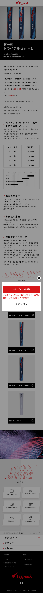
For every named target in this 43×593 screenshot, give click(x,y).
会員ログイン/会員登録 (21, 289)
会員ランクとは (21, 304)
